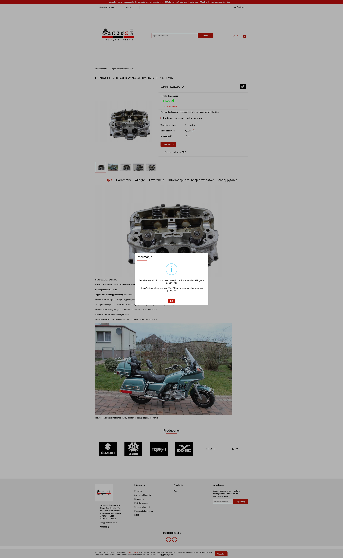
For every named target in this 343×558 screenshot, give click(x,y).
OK (171, 301)
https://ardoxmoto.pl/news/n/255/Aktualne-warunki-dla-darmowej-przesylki (171, 289)
